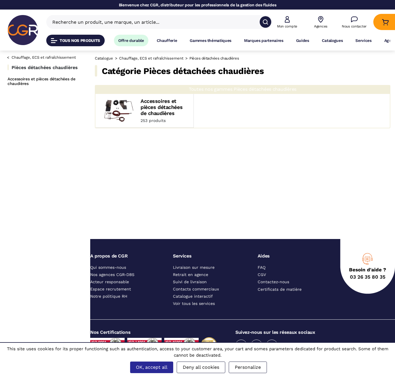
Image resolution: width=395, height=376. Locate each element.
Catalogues (332, 40)
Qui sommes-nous (108, 270)
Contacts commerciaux (196, 292)
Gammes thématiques (210, 40)
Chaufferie (167, 40)
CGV (262, 277)
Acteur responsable (109, 284)
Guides (302, 40)
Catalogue (104, 58)
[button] (287, 22)
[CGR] (23, 30)
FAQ (261, 270)
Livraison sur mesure (194, 270)
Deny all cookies (201, 367)
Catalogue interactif (193, 299)
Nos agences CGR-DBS (112, 277)
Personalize (248, 367)
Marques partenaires (263, 40)
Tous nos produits (80, 40)
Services (363, 40)
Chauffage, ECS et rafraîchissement (44, 57)
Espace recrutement (110, 292)
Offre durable (131, 40)
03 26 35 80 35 (367, 280)
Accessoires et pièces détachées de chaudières (41, 81)
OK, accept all (151, 367)
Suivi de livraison (190, 284)
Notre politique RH (108, 299)
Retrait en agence (190, 277)
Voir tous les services (194, 306)
